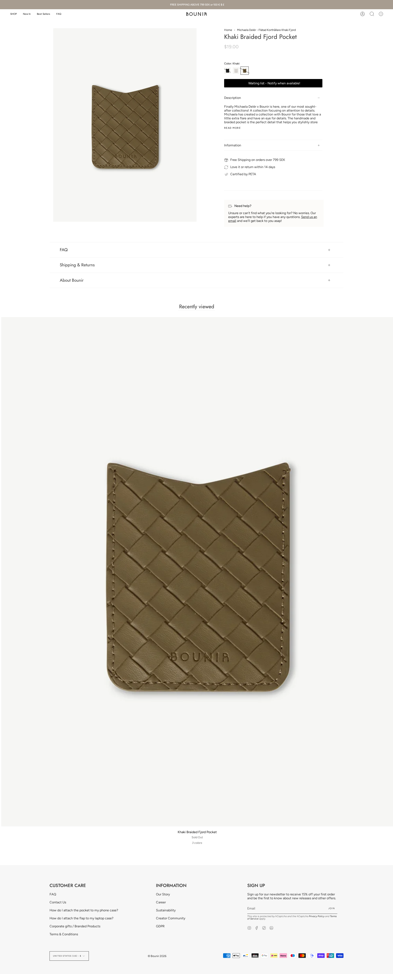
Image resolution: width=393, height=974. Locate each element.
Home (228, 30)
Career (161, 902)
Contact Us (58, 902)
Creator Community (170, 918)
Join (331, 908)
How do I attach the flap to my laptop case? (81, 918)
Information (232, 145)
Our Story (163, 894)
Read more (232, 128)
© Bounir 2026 (157, 956)
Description (232, 98)
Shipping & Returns (77, 265)
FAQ (64, 250)
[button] (13, 14)
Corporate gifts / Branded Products (75, 926)
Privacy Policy (316, 916)
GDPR (160, 926)
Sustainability (166, 910)
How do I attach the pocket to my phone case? (84, 910)
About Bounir (72, 280)
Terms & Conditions (64, 934)
